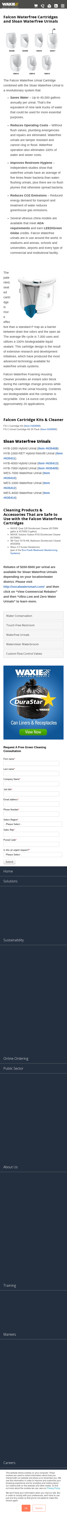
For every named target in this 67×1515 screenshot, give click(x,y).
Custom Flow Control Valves (24, 653)
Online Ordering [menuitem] (15, 1058)
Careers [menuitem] (9, 1462)
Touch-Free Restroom (20, 625)
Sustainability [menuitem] (13, 940)
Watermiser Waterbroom (22, 644)
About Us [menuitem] (10, 1167)
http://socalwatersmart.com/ (23, 586)
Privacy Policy (53, 1488)
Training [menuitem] (9, 1285)
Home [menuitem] (8, 871)
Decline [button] (39, 1508)
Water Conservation (19, 616)
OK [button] (26, 1508)
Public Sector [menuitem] (13, 1068)
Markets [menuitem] (9, 1334)
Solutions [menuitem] (10, 881)
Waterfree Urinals (17, 635)
